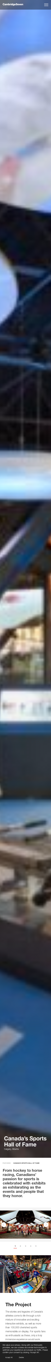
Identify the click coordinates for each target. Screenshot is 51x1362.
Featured (7, 1163)
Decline (21, 1357)
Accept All (8, 1357)
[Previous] (3, 1224)
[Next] (46, 1224)
